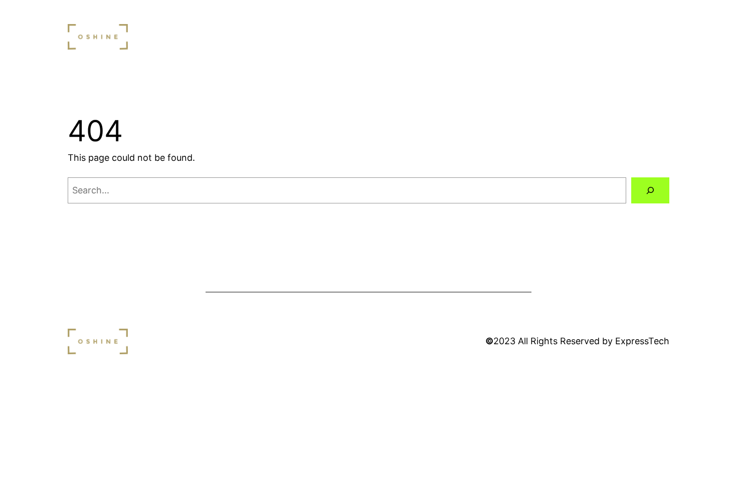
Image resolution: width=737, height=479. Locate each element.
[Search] (650, 190)
